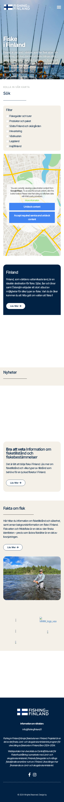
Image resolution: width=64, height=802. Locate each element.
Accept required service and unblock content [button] (32, 217)
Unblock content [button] (32, 206)
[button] (59, 7)
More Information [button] (32, 200)
